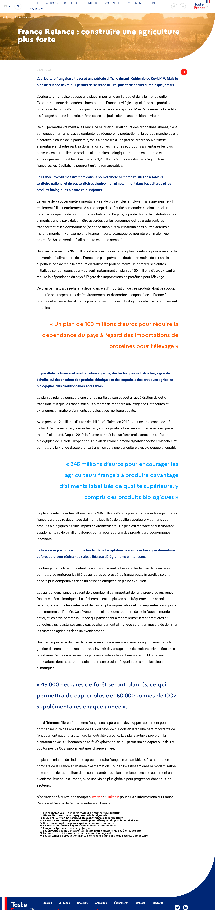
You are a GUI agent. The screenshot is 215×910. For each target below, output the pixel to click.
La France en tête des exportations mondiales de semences (80, 825)
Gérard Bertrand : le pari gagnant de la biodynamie (75, 815)
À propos (52, 3)
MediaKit (158, 902)
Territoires (91, 3)
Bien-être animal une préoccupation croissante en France (79, 823)
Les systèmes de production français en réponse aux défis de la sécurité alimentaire (95, 835)
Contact (36, 9)
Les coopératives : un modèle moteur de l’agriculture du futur (81, 813)
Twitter (96, 797)
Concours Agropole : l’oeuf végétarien (66, 828)
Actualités (113, 3)
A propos (64, 902)
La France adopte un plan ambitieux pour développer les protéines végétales (91, 820)
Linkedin (112, 797)
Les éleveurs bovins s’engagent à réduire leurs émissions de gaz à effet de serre (92, 830)
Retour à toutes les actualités (20, 17)
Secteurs (71, 3)
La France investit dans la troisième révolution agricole (77, 833)
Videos (154, 3)
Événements (136, 3)
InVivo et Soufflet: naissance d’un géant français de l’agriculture (83, 818)
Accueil (35, 3)
